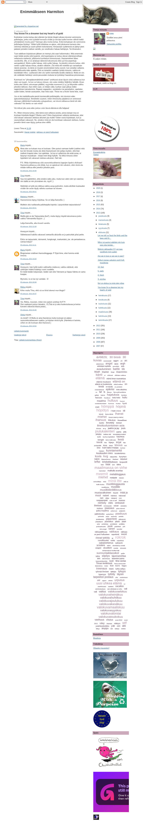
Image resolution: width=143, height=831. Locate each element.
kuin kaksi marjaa (110, 447)
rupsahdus (120, 540)
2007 (98, 346)
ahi (121, 361)
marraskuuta (103, 220)
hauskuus (107, 398)
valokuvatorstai (111, 613)
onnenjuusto (108, 506)
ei (104, 375)
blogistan (105, 372)
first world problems (120, 392)
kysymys (123, 457)
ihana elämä (109, 414)
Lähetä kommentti (21, 331)
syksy (98, 556)
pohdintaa (105, 524)
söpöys (106, 555)
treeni (111, 569)
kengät (101, 440)
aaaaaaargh (107, 361)
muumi (115, 493)
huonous (111, 403)
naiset (106, 495)
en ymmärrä (118, 387)
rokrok (120, 537)
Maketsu (23, 197)
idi (124, 410)
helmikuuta (103, 316)
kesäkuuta (102, 300)
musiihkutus (105, 487)
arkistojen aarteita (104, 366)
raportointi (115, 534)
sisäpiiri (98, 548)
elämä (100, 378)
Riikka (22, 287)
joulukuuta (102, 216)
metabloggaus (118, 474)
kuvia (98, 456)
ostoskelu (124, 506)
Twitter (96, 155)
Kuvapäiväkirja (99, 152)
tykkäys (113, 572)
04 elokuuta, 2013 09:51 (28, 208)
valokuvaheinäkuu (111, 594)
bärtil (99, 374)
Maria (22, 145)
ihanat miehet (29, 132)
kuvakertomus (120, 453)
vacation (119, 586)
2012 (98, 326)
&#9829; (102, 357)
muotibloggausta (115, 484)
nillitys (107, 498)
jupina (118, 432)
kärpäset (115, 459)
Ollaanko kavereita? (101, 648)
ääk (111, 628)
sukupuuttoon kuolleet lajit (110, 550)
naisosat (122, 496)
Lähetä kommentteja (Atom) (30, 340)
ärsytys (105, 628)
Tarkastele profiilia (114, 44)
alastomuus (100, 364)
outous (100, 508)
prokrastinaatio (101, 526)
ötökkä (123, 628)
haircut (103, 395)
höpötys (102, 410)
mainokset (102, 471)
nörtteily (102, 503)
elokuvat (110, 375)
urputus (120, 580)
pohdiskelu (113, 524)
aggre (116, 361)
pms (98, 524)
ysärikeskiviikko (102, 626)
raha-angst (103, 529)
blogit (112, 372)
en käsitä (109, 387)
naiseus (114, 496)
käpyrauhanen (106, 459)
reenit (124, 534)
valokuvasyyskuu (110, 610)
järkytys (99, 434)
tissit (111, 566)
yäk (113, 626)
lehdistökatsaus (110, 462)
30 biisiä (115, 357)
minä (104, 481)
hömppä (107, 406)
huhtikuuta (102, 308)
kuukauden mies (104, 453)
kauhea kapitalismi (109, 437)
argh (122, 363)
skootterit (107, 548)
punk (110, 526)
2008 (98, 342)
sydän (123, 553)
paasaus (109, 508)
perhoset (114, 516)
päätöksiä (118, 526)
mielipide (113, 478)
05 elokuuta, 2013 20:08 (28, 282)
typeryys (102, 574)
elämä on (119, 381)
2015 (98, 204)
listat (108, 464)
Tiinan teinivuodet (120, 563)
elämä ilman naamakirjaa (116, 379)
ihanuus (101, 420)
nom (120, 498)
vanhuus (99, 619)
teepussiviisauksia (101, 561)
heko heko (116, 398)
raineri (112, 529)
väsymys (109, 623)
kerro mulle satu (111, 440)
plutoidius (109, 521)
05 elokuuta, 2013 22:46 (28, 310)
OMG (110, 503)
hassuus (98, 398)
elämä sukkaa (118, 384)
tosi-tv (117, 566)
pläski (117, 521)
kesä (121, 439)
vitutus (109, 619)
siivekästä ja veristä (119, 545)
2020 (98, 188)
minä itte (115, 481)
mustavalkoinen (103, 492)
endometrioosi (99, 389)
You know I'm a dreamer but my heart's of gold (38, 33)
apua (116, 364)
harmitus (124, 395)
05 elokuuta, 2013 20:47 (28, 293)
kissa (105, 445)
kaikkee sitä (107, 434)
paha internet (120, 508)
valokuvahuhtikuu (110, 597)
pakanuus (114, 511)
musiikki (115, 486)
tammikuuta (103, 320)
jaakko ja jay (113, 428)
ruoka (113, 540)
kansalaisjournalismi (119, 434)
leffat (97, 461)
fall (100, 392)
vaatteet (110, 586)
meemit (102, 474)
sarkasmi (119, 543)
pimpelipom (99, 521)
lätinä (119, 465)
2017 (98, 196)
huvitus (118, 403)
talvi (98, 559)
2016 (98, 200)
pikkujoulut (122, 519)
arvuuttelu (116, 366)
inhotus (98, 428)
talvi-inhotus (106, 558)
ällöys (98, 628)
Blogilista (97, 638)
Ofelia (22, 315)
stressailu (123, 548)
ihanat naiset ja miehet (116, 417)
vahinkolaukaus (100, 589)
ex (96, 392)
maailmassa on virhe (111, 468)
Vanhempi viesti (78, 335)
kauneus (120, 436)
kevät (99, 442)
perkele (121, 516)
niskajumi (114, 498)
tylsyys (122, 571)
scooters (101, 545)
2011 (98, 330)
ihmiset (119, 423)
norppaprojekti (102, 500)
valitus (102, 591)
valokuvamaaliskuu (111, 607)
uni (98, 580)
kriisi (98, 448)
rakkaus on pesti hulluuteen (47, 132)
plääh (124, 522)
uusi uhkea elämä (109, 583)
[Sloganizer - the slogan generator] (26, 26)
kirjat (118, 442)
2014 (98, 209)
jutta (124, 432)
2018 (98, 192)
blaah (97, 371)
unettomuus (123, 577)
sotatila (116, 548)
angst (109, 363)
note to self (113, 500)
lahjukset (123, 459)
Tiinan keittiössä (104, 563)
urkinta (110, 580)
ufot (116, 577)
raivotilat (119, 529)
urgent (104, 580)
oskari (116, 506)
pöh (124, 526)
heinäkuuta (103, 295)
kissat (111, 445)
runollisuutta (103, 540)
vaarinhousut (102, 586)
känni (97, 459)
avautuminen (104, 369)
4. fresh (101, 275)
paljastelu (122, 511)
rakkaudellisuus (101, 532)
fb (104, 392)
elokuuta (102, 232)
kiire (105, 442)
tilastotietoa (99, 566)
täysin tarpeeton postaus (108, 575)
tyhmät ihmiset (102, 571)
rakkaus (114, 531)
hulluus (113, 400)
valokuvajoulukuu (110, 600)
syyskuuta (102, 228)
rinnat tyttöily (103, 537)
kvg (105, 456)
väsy (102, 623)
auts (122, 366)
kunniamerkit (114, 450)
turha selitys (120, 569)
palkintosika (99, 514)
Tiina (22, 176)
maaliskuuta (103, 312)
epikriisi (110, 389)
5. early (101, 271)
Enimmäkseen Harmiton (42, 12)
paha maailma (102, 511)
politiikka (122, 524)
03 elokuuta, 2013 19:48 (28, 170)
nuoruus (122, 500)
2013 (98, 213)
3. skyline (102, 279)
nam (101, 498)
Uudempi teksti (20, 335)
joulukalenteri (105, 431)
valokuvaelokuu (117, 591)
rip (112, 538)
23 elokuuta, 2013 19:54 (28, 326)
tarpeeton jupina (118, 559)
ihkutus (112, 420)
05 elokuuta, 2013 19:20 (28, 259)
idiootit (101, 414)
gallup (97, 395)
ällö (124, 626)
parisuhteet (110, 514)
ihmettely (110, 423)
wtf (124, 623)
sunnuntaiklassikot (108, 553)
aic (125, 360)
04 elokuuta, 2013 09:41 (28, 191)
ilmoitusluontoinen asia (110, 425)
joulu (123, 428)
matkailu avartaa (115, 470)
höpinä (121, 406)
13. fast (101, 267)
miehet (103, 477)
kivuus (118, 445)
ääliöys (117, 628)
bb (123, 368)
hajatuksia (113, 394)
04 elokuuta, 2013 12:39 (28, 226)
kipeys (111, 442)
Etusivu (49, 335)
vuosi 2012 (118, 620)
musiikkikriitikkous (110, 489)
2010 (98, 334)
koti (125, 445)
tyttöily (111, 574)
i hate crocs (116, 411)
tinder (106, 566)
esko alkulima (121, 390)
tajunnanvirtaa (119, 556)
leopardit (123, 462)
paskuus (121, 513)
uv (124, 584)
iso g (104, 428)
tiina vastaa (120, 561)
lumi (113, 464)
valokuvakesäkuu (110, 604)
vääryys (117, 623)
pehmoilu (101, 516)
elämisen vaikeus (120, 375)
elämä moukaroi (103, 382)
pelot (107, 516)
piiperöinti (111, 519)
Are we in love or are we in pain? (111, 256)
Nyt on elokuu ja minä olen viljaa (111, 283)
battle (116, 368)
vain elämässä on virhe (114, 589)
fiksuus (109, 392)
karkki (99, 437)
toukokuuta (103, 304)
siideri (109, 545)
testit (111, 561)
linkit (102, 464)
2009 (98, 338)
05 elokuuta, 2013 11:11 (28, 245)
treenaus (101, 568)
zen (118, 626)
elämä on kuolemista (103, 384)
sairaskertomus (106, 543)
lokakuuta (102, 224)
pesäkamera (100, 519)
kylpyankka (113, 456)
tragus (124, 566)
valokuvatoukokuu (111, 616)
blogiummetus (121, 372)
